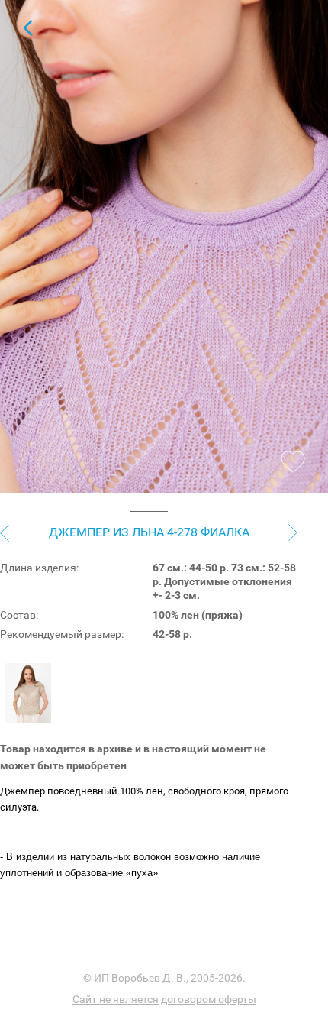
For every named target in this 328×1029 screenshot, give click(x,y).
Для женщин (27, 27)
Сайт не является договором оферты (164, 999)
